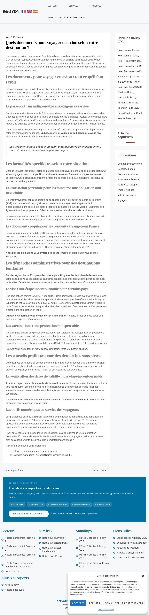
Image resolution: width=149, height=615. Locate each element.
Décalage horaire (126, 169)
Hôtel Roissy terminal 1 (130, 61)
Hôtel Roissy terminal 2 (130, 66)
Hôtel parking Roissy (128, 55)
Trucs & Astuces (126, 190)
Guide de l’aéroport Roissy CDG (65, 17)
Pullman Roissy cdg (128, 102)
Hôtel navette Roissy (128, 50)
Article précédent (13, 470)
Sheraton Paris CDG (128, 108)
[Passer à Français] (24, 11)
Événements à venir (128, 174)
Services (73, 5)
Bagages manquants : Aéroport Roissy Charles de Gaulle (42, 455)
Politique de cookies (106, 610)
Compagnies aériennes (130, 164)
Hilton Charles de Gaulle (130, 113)
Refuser (94, 603)
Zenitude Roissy (126, 92)
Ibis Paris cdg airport (128, 76)
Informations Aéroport (129, 179)
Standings (95, 5)
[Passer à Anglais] (29, 11)
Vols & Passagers (15, 37)
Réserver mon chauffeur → (29, 514)
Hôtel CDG (11, 11)
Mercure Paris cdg (127, 97)
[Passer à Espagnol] (35, 11)
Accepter (78, 603)
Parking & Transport (128, 184)
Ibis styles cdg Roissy (129, 82)
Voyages (122, 200)
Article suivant (101, 470)
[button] (143, 575)
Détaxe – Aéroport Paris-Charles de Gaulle (35, 451)
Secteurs (53, 5)
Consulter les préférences (124, 603)
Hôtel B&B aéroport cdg (130, 87)
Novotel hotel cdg (127, 118)
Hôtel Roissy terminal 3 (130, 71)
